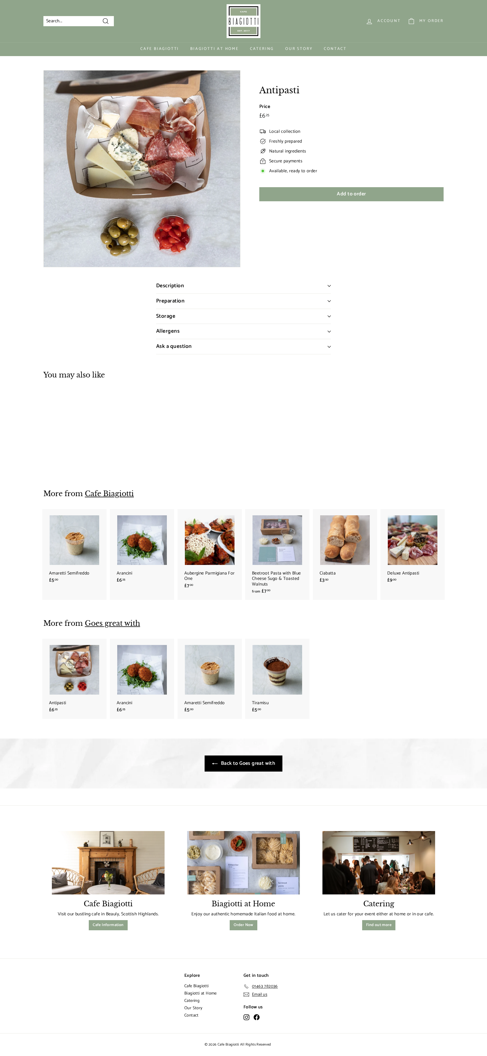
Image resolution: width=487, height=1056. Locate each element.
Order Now (243, 925)
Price (264, 106)
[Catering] (378, 862)
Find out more (378, 925)
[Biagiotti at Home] (243, 862)
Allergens (168, 331)
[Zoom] (142, 168)
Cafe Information (108, 925)
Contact (335, 49)
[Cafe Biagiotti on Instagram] (246, 1017)
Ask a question (174, 346)
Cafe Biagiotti (159, 49)
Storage (165, 316)
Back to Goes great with (247, 763)
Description (170, 285)
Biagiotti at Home (214, 49)
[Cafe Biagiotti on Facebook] (257, 1017)
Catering (262, 49)
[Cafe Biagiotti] (108, 862)
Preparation (170, 301)
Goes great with (112, 623)
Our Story (299, 49)
